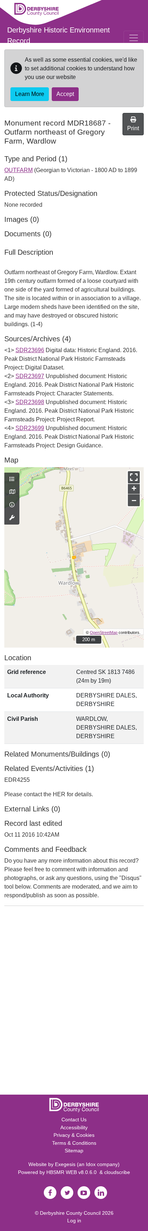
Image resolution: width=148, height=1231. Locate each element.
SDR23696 (29, 350)
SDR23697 (29, 376)
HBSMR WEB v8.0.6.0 (73, 1172)
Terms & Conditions (74, 1143)
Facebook (49, 1192)
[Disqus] (74, 1002)
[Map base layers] (12, 492)
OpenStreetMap (103, 632)
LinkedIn (100, 1192)
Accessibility (74, 1127)
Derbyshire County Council (70, 1213)
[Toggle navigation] (134, 38)
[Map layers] (12, 479)
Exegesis (65, 1164)
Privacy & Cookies (74, 1135)
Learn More (29, 94)
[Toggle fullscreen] (134, 477)
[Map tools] (12, 518)
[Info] (12, 505)
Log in (74, 1220)
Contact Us (74, 1119)
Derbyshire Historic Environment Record (58, 35)
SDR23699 (29, 428)
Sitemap (74, 1150)
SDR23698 (29, 402)
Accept (65, 94)
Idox (91, 1164)
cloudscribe (117, 1172)
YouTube (83, 1192)
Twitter (66, 1192)
